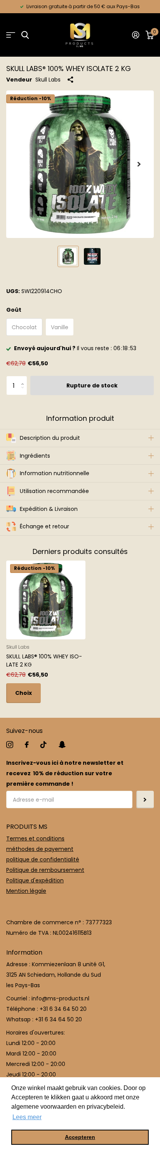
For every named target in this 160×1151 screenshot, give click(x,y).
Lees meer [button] (27, 1117)
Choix (23, 693)
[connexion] (135, 35)
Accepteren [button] (80, 1137)
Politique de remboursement (45, 870)
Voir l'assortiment (10, 35)
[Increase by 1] (24, 378)
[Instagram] (9, 744)
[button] (139, 164)
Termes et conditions (35, 838)
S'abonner (145, 799)
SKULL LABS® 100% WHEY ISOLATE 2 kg (44, 660)
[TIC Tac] (43, 744)
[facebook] (27, 744)
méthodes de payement (39, 849)
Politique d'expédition (35, 880)
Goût (13, 310)
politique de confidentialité (42, 859)
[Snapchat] (62, 744)
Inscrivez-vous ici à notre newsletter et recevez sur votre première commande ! (64, 773)
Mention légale (26, 891)
